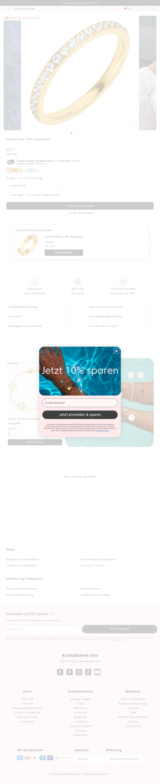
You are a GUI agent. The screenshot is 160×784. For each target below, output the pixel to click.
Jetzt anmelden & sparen (80, 414)
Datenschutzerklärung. (102, 430)
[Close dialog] (116, 351)
